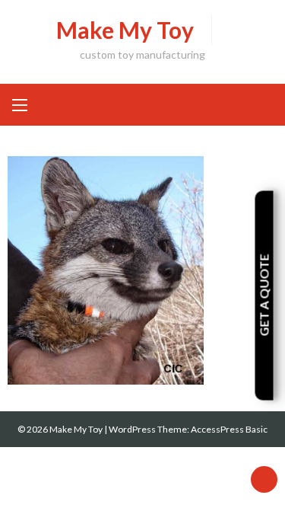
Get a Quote (264, 295)
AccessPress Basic (229, 429)
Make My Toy (125, 29)
